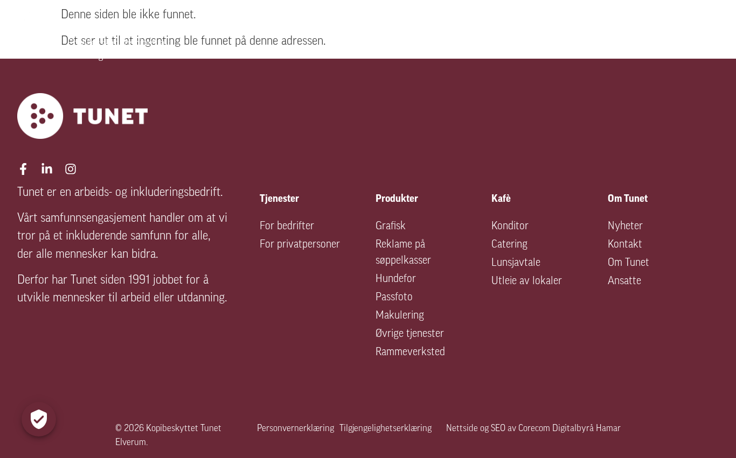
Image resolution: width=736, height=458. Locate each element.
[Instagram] (71, 169)
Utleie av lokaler (526, 281)
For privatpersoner (300, 244)
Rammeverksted (410, 352)
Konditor (510, 226)
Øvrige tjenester (410, 334)
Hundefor (396, 279)
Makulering (400, 316)
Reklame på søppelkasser (403, 252)
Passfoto (394, 297)
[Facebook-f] (23, 169)
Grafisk (391, 226)
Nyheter (625, 226)
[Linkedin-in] (47, 169)
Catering (509, 244)
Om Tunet (628, 263)
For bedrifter (287, 226)
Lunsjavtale (515, 263)
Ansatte (624, 281)
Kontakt (625, 244)
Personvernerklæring (295, 428)
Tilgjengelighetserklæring (385, 428)
